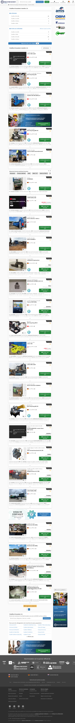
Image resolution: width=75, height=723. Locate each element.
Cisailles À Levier (27, 634)
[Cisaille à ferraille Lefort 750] (17, 348)
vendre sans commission (60, 619)
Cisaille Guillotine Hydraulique (15, 634)
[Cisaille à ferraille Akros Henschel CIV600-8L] (17, 390)
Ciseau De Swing (41, 627)
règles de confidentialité (26, 720)
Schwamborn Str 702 (51, 682)
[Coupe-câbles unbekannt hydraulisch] (17, 264)
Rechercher (40, 2)
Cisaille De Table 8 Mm (14, 632)
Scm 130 (63, 682)
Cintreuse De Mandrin (14, 629)
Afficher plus (30, 636)
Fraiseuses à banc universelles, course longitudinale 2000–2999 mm (26, 682)
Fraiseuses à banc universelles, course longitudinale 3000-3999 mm (37, 685)
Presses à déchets (21, 173)
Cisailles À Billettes (28, 629)
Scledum (58, 682)
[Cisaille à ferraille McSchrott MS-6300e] (17, 529)
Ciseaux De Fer (41, 632)
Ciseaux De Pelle (41, 634)
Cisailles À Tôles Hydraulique (44, 625)
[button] (73, 2)
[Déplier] (30, 70)
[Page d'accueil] (8, 4)
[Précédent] (10, 58)
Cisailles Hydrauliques (28, 627)
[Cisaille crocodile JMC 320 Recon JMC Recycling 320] (17, 79)
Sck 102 (43, 682)
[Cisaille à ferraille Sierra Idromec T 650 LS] (17, 223)
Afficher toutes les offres (45, 28)
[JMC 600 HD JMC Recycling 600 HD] (17, 410)
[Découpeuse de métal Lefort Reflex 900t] (17, 495)
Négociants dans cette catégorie (29, 43)
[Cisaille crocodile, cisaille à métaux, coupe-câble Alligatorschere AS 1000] (17, 474)
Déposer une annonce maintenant (43, 124)
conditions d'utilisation (39, 720)
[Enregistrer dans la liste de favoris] (50, 54)
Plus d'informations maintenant (44, 514)
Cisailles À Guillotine (28, 632)
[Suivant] (25, 58)
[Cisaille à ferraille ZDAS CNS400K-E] (17, 244)
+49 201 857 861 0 (34, 675)
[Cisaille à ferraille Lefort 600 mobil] (17, 369)
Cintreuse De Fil (12, 625)
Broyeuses (12, 173)
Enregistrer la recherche (30, 606)
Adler (29, 173)
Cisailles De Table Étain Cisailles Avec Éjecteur (34, 625)
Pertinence (46, 48)
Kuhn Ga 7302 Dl (43, 173)
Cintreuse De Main (13, 627)
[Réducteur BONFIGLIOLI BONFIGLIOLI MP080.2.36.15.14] (17, 285)
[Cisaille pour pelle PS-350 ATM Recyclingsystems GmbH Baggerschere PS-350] (17, 592)
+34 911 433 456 (14, 676)
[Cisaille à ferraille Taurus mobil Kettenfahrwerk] (17, 156)
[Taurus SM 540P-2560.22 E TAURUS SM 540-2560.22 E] (17, 100)
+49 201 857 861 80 (54, 675)
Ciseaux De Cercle (42, 629)
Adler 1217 (35, 173)
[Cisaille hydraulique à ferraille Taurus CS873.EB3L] (17, 306)
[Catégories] (17, 2)
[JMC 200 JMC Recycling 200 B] (17, 327)
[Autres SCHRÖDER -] (17, 183)
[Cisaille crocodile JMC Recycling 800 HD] (17, 135)
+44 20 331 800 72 (14, 675)
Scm (10, 682)
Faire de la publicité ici (61, 589)
